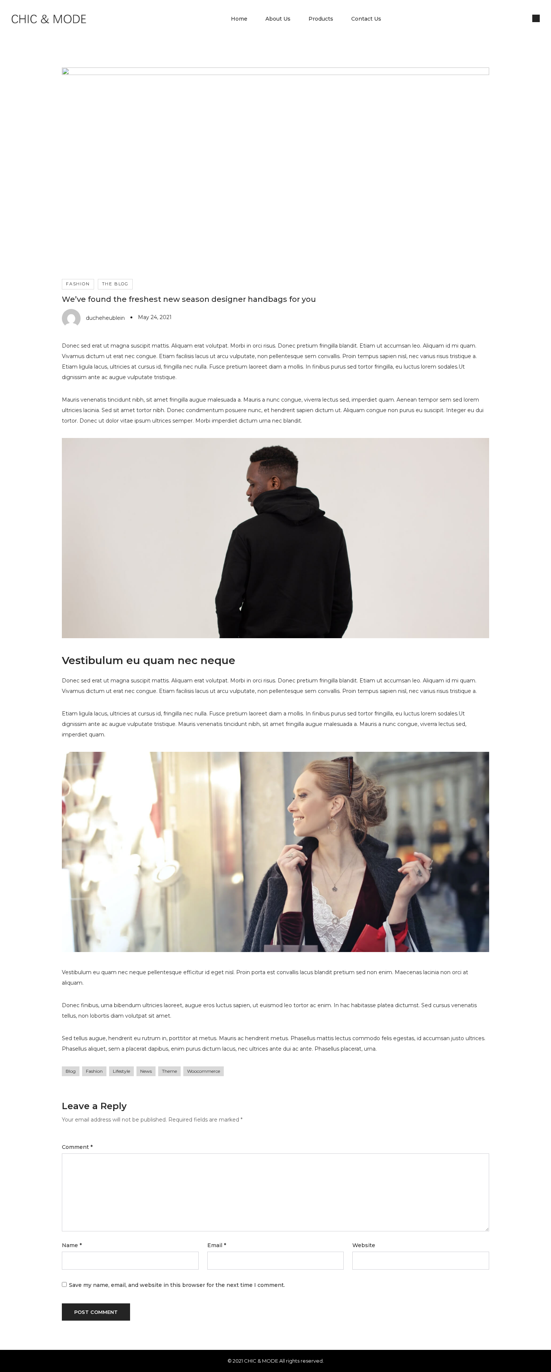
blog (71, 1071)
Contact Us (366, 18)
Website (363, 1245)
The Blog (115, 283)
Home (239, 18)
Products (320, 18)
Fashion (78, 283)
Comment (77, 1147)
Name (72, 1245)
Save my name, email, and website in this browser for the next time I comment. (177, 1285)
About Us (277, 18)
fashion (94, 1071)
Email (216, 1245)
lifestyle (121, 1071)
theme (169, 1071)
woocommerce (203, 1071)
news (146, 1071)
